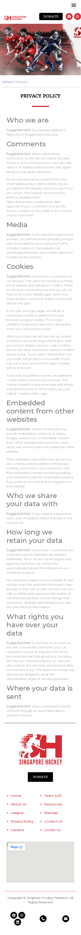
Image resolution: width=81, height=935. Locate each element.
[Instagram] (77, 16)
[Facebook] (69, 16)
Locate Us (52, 830)
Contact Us (53, 821)
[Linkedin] (17, 922)
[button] (73, 5)
